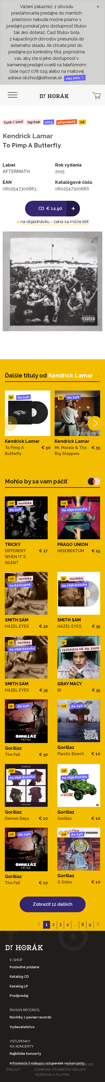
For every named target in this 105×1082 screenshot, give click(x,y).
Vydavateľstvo (22, 1027)
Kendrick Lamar (28, 136)
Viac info (73, 78)
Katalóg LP (19, 986)
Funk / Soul (13, 122)
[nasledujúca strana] (97, 925)
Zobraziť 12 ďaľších (52, 904)
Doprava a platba (52, 1075)
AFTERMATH (67, 122)
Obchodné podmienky (32, 1064)
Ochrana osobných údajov (60, 1069)
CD (82, 122)
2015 (49, 122)
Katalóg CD (19, 976)
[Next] (95, 423)
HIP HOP (33, 122)
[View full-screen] (94, 239)
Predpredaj (19, 996)
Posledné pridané (24, 967)
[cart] (96, 95)
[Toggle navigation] (12, 95)
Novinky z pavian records (30, 1017)
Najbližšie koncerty (25, 1054)
